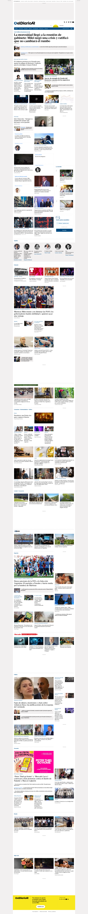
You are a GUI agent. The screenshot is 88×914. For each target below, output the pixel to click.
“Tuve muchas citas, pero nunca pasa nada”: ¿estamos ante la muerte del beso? (63, 588)
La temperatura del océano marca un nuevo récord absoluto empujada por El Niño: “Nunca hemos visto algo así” (66, 108)
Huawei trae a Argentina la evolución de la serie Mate (20, 646)
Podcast (46, 28)
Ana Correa (47, 282)
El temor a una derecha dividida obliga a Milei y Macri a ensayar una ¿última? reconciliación (43, 739)
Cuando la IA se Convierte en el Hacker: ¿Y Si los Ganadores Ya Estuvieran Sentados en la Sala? (36, 647)
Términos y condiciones (52, 911)
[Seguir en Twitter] (64, 22)
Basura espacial (71, 1)
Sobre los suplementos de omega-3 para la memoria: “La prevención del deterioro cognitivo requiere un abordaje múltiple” (43, 462)
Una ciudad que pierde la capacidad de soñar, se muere (23, 210)
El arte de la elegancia (40, 156)
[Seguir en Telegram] (68, 22)
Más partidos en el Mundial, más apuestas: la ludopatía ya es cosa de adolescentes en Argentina (42, 547)
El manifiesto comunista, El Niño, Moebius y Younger (35, 279)
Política (16, 28)
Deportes (16, 553)
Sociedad (26, 28)
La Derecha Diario (35, 1)
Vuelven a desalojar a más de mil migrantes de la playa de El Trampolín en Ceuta (23, 829)
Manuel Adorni (54, 1)
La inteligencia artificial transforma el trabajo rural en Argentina (63, 546)
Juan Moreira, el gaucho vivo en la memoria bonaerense (36, 503)
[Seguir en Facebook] (66, 22)
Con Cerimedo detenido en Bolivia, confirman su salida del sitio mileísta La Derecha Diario (38, 87)
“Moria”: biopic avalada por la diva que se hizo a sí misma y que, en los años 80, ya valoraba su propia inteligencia (18, 438)
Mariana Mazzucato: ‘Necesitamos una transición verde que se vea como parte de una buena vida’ (23, 626)
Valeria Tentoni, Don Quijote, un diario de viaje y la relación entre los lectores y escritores (52, 280)
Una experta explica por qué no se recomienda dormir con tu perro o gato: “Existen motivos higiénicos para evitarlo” (64, 871)
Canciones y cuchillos (37, 435)
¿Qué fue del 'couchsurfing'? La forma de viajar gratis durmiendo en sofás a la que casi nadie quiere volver (43, 483)
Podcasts (16, 265)
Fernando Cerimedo (48, 1)
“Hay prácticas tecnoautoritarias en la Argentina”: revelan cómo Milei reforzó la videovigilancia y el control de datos (59, 684)
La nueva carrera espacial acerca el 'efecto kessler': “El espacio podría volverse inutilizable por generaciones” (35, 108)
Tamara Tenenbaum (32, 281)
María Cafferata (17, 317)
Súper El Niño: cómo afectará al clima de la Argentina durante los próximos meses (44, 626)
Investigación (35, 28)
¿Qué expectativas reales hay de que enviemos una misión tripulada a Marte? (23, 460)
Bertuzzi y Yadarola (30, 1)
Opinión (30, 28)
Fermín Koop (16, 629)
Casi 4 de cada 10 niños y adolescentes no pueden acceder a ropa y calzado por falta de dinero (64, 783)
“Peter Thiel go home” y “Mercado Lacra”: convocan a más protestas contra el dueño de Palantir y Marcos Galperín (32, 778)
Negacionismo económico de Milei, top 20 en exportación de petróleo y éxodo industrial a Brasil (43, 211)
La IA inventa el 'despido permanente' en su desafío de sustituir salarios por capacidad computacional (64, 461)
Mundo (15, 814)
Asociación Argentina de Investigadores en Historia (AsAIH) (20, 280)
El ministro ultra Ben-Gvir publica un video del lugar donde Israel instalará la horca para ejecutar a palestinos (64, 829)
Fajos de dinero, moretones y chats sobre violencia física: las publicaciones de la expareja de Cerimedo (33, 705)
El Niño (61, 1)
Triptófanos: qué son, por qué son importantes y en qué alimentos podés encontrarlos (23, 871)
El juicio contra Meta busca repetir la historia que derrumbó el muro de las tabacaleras (38, 327)
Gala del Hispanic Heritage (42, 1)
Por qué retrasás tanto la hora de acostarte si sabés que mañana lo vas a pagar (43, 871)
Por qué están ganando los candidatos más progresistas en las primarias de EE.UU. (43, 829)
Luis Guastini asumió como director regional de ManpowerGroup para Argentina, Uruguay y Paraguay (51, 648)
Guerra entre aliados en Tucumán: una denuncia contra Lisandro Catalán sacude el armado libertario (59, 715)
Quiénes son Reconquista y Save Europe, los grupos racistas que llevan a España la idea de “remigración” (64, 482)
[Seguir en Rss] (68, 899)
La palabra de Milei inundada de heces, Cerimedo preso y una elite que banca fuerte (23, 137)
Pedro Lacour (16, 43)
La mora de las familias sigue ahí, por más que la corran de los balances (53, 46)
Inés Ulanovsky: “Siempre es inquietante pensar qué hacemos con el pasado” (23, 120)
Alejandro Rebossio (37, 150)
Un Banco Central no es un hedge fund (64, 801)
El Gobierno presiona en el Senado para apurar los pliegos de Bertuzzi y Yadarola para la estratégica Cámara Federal (27, 63)
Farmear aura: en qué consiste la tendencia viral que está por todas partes (51, 107)
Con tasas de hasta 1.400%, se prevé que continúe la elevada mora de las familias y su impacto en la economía (18, 801)
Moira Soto (16, 443)
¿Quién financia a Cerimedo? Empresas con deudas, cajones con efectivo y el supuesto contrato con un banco (23, 351)
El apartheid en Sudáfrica (20, 278)
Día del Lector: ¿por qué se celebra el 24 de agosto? (26, 128)
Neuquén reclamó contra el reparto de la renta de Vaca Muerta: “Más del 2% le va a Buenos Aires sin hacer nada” (21, 107)
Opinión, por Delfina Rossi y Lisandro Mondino (30, 46)
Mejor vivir (16, 855)
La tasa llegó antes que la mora (18, 324)
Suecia (68, 1)
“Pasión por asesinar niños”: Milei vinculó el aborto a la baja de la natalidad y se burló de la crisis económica (64, 609)
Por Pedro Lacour (24, 52)
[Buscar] (51, 26)
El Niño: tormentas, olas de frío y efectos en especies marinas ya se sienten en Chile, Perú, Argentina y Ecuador (42, 401)
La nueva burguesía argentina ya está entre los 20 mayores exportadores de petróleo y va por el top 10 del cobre (43, 148)
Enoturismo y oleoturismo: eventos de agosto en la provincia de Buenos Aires (51, 504)
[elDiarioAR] (24, 23)
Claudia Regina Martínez (18, 418)
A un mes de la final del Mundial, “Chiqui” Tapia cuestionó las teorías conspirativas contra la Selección (38, 601)
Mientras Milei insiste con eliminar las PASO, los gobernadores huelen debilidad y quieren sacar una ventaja (33, 313)
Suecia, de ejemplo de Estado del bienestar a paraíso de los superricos (57, 79)
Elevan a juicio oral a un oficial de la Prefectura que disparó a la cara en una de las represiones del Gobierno (59, 700)
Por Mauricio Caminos (18, 787)
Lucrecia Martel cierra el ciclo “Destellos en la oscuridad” (67, 279)
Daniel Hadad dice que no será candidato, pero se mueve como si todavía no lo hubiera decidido (42, 191)
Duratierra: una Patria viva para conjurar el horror (22, 416)
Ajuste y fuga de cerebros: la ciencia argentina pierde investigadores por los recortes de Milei (23, 547)
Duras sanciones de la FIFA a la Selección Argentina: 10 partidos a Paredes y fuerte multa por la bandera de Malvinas (33, 583)
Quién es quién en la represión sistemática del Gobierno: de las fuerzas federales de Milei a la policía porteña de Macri (23, 740)
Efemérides (23, 127)
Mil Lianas (41, 28)
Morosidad (22, 1)
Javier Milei (25, 1)
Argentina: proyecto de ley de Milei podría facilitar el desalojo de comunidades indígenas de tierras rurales (22, 401)
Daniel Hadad (64, 1)
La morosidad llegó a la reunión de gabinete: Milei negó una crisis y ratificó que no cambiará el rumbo (41, 38)
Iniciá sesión (61, 25)
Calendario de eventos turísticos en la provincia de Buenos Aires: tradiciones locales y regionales (20, 504)
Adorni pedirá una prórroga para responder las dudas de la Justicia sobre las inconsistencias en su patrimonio (28, 87)
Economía (21, 28)
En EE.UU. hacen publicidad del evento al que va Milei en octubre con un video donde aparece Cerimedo (18, 86)
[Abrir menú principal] (71, 28)
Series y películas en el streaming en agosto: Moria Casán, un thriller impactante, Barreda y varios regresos (28, 438)
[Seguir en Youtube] (73, 22)
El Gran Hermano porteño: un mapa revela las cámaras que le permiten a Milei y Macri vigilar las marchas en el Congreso (43, 232)
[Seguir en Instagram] (70, 22)
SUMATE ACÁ (41, 906)
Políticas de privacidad (43, 911)
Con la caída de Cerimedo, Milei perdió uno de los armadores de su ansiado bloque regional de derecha (23, 179)
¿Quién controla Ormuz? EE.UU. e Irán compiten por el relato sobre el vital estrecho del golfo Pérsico (43, 351)
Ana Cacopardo (62, 281)
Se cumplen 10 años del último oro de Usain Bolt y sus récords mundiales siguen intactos (18, 603)
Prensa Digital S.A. (35, 911)
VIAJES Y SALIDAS (19, 491)
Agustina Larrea (17, 124)
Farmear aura (58, 1)
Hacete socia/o (55, 26)
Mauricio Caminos (17, 91)
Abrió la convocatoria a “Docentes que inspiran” (65, 646)
